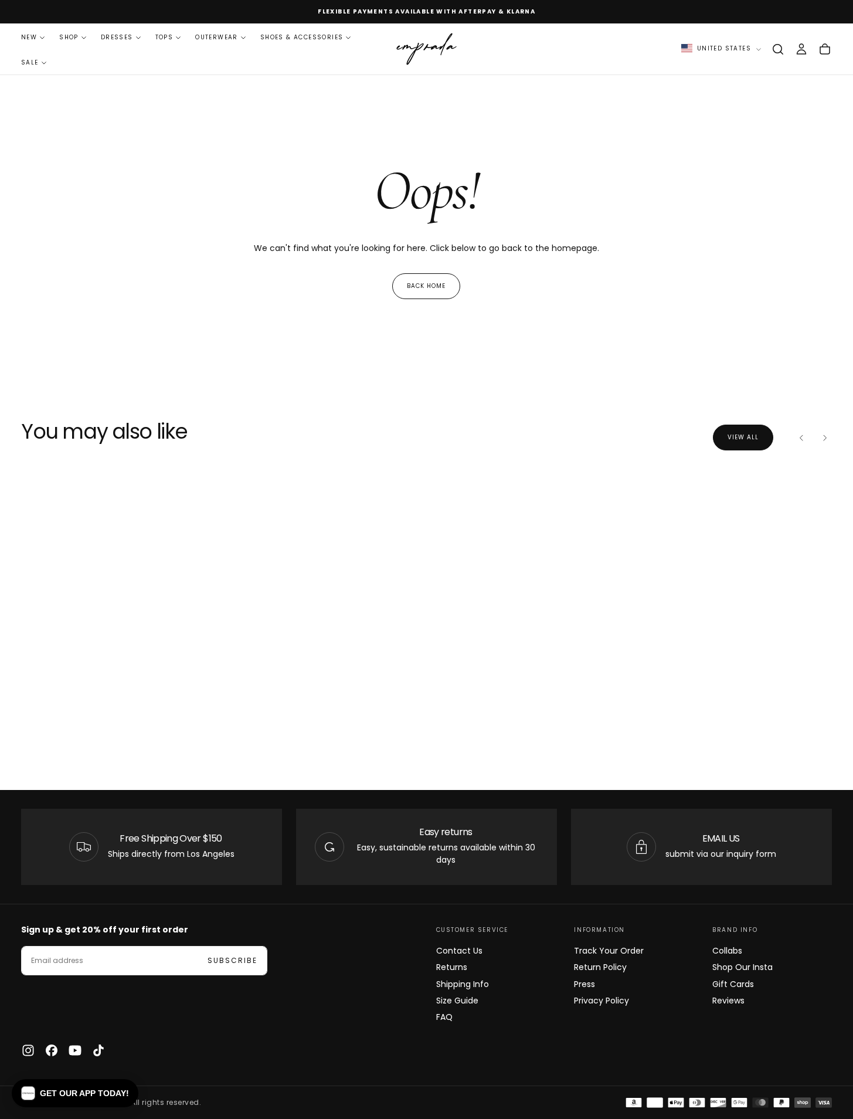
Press (584, 984)
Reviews (728, 1000)
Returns (451, 967)
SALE (30, 62)
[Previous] (801, 437)
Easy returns (445, 832)
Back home (426, 286)
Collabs (727, 951)
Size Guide (457, 1000)
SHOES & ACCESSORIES (302, 37)
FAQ (444, 1017)
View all (743, 437)
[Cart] (825, 49)
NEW (29, 37)
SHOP (69, 37)
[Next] (825, 437)
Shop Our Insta (742, 967)
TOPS (164, 37)
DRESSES (117, 37)
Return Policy (600, 967)
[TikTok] (98, 1050)
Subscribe (232, 960)
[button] (778, 49)
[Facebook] (52, 1050)
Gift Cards (733, 984)
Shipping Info (462, 984)
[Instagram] (28, 1050)
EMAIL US (721, 838)
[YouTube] (75, 1050)
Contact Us (459, 951)
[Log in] (801, 49)
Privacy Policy (601, 1000)
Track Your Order (609, 951)
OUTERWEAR (216, 37)
